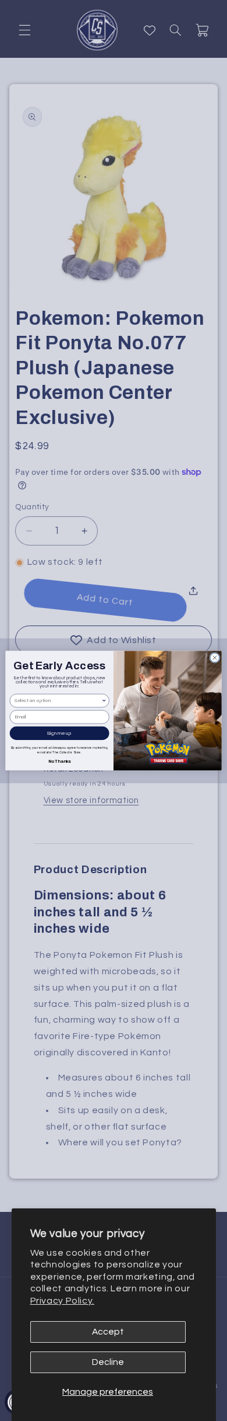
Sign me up (59, 733)
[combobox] (58, 700)
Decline (108, 1362)
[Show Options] (104, 700)
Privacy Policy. (62, 1300)
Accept (108, 1331)
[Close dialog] (214, 657)
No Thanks (59, 760)
